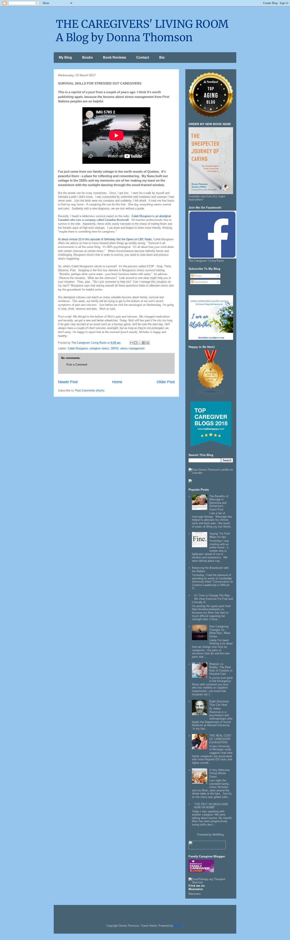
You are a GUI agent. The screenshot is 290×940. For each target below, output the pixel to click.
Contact (142, 57)
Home (117, 382)
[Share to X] (140, 343)
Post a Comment (76, 364)
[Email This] (132, 343)
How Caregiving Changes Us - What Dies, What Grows (219, 631)
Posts (198, 275)
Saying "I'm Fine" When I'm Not (220, 535)
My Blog (65, 57)
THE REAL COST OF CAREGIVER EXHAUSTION (220, 739)
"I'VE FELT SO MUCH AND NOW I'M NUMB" (211, 806)
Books (87, 57)
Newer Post (68, 382)
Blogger (178, 925)
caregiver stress (99, 348)
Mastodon (195, 893)
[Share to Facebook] (144, 343)
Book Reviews (114, 57)
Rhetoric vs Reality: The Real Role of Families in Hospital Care (220, 669)
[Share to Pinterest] (148, 343)
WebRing (218, 834)
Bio (162, 57)
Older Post (166, 382)
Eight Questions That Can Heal (219, 703)
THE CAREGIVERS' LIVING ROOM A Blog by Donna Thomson (142, 30)
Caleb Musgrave (78, 348)
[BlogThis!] (136, 343)
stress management (132, 348)
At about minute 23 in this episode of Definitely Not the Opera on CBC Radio (105, 239)
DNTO (114, 348)
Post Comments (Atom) (89, 390)
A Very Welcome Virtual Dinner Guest (219, 773)
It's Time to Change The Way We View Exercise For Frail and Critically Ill (212, 599)
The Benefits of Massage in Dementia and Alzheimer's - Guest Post (218, 503)
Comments (201, 282)
